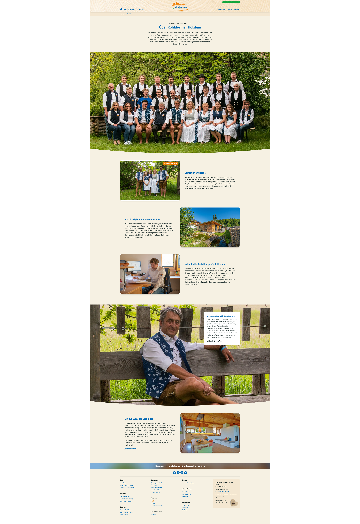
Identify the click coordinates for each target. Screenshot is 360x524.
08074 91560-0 (125, 2)
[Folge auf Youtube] (185, 472)
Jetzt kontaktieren (131, 449)
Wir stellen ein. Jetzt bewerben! (231, 2)
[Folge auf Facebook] (178, 472)
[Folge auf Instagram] (174, 472)
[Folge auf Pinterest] (181, 472)
